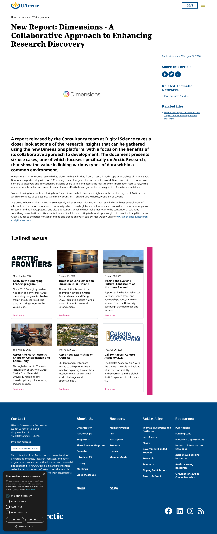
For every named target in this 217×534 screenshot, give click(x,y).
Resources (184, 419)
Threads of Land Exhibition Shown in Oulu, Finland (76, 282)
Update (114, 451)
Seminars (148, 464)
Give (190, 5)
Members (117, 419)
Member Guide (118, 457)
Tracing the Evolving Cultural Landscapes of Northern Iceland (120, 284)
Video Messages (86, 474)
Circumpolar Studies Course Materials (187, 475)
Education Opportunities (189, 439)
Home (14, 17)
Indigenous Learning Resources (187, 456)
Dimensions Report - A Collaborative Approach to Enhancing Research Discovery (182, 115)
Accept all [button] (14, 520)
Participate (116, 439)
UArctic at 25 (84, 457)
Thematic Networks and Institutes (157, 429)
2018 (34, 17)
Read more (18, 315)
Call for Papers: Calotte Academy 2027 (120, 356)
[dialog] (25, 501)
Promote (115, 445)
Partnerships (84, 433)
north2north (150, 437)
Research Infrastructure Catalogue (189, 447)
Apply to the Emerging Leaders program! (28, 282)
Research (148, 458)
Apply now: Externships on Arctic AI (76, 356)
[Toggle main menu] (203, 5)
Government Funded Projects (155, 450)
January (44, 17)
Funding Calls (183, 433)
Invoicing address (21, 441)
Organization (84, 427)
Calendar (82, 451)
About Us (85, 419)
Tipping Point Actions (155, 470)
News (25, 17)
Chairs (146, 443)
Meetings (82, 469)
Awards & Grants (152, 476)
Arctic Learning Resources (184, 466)
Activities (153, 419)
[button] (25, 526)
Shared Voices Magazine (91, 445)
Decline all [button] (35, 520)
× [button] (44, 474)
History (81, 463)
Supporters (83, 439)
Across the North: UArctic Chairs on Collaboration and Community (31, 358)
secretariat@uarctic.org (26, 448)
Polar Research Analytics (176, 96)
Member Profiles (119, 427)
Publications (182, 427)
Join (112, 433)
